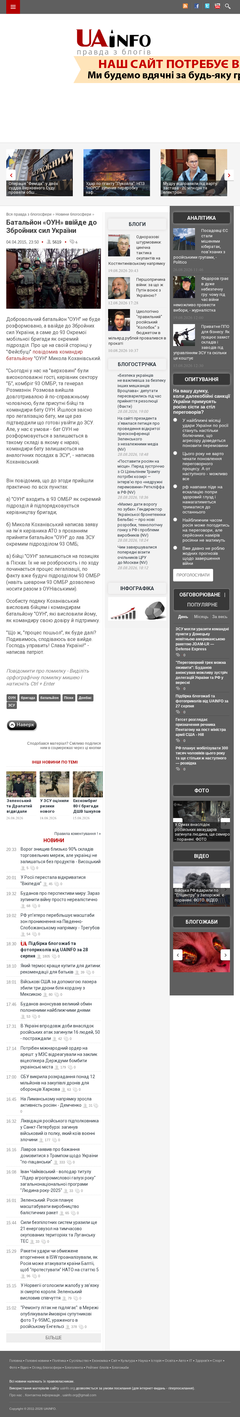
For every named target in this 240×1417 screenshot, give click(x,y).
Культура (128, 1360)
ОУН (12, 698)
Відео (201, 856)
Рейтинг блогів (97, 1367)
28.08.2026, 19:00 (133, 411)
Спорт (217, 1360)
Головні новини (37, 1360)
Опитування (201, 379)
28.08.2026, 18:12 (133, 568)
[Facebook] (195, 6)
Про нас (15, 1395)
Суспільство (79, 1360)
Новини (53, 840)
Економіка (100, 1360)
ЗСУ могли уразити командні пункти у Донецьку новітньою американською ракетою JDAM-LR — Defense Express (202, 639)
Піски (68, 698)
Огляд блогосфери (47, 1367)
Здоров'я (202, 1360)
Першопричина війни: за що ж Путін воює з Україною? (150, 287)
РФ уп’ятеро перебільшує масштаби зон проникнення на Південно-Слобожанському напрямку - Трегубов (60, 921)
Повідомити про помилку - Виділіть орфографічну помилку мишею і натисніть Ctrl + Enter (47, 677)
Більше (54, 1337)
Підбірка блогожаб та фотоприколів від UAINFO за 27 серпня (202, 701)
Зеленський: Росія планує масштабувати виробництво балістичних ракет (49, 1206)
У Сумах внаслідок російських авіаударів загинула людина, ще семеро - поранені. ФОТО (202, 832)
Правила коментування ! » (77, 834)
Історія (156, 1360)
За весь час (220, 617)
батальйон (49, 698)
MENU (13, 7)
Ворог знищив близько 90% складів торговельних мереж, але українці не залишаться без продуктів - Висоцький (60, 855)
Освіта (170, 1360)
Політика (59, 1360)
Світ (114, 1360)
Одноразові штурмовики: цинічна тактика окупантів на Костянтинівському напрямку (136, 250)
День (183, 616)
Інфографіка (137, 588)
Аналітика (201, 218)
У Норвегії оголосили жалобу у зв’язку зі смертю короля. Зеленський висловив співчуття (59, 1291)
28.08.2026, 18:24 (133, 540)
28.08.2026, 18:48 (133, 454)
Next (230, 175)
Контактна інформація (42, 1395)
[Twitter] (205, 6)
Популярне (202, 605)
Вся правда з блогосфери (29, 214)
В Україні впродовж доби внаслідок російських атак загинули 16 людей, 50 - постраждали (60, 1032)
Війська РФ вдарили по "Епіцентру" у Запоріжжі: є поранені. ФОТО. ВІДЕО (199, 895)
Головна (15, 1360)
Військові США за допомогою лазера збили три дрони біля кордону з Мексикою (58, 988)
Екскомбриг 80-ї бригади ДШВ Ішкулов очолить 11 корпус (87, 811)
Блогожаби (202, 922)
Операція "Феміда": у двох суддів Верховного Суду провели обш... (33, 188)
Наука (143, 1360)
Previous (9, 175)
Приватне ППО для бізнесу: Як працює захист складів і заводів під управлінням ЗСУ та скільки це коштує (201, 342)
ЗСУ (11, 705)
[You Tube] (216, 6)
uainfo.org (67, 1388)
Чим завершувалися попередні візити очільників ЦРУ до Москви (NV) (137, 555)
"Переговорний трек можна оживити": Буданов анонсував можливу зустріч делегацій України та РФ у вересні (202, 672)
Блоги (137, 224)
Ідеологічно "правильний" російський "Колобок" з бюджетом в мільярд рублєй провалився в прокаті (137, 327)
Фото (201, 791)
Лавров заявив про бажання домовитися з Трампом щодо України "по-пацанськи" (59, 1155)
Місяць (201, 616)
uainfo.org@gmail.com (79, 1395)
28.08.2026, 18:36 (133, 497)
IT (190, 1360)
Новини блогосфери (73, 214)
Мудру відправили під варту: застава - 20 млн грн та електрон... (190, 188)
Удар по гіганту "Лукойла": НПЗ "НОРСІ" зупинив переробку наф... (115, 188)
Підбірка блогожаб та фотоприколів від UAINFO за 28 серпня (54, 949)
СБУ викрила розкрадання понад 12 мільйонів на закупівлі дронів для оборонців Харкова (57, 1083)
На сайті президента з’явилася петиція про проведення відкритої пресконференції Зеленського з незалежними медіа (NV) (139, 434)
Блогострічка (137, 364)
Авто (182, 1360)
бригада (28, 698)
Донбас (85, 698)
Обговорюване (199, 595)
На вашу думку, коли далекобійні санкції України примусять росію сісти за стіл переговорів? (201, 401)
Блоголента (74, 1367)
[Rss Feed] (184, 6)
